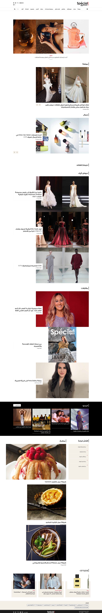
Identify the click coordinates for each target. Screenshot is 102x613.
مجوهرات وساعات (49, 9)
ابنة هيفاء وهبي (31, 605)
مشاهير (63, 9)
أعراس (37, 9)
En (14, 4)
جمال (74, 9)
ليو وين (53, 605)
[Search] (15, 9)
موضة (79, 9)
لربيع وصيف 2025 (39, 605)
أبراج (22, 9)
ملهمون (32, 9)
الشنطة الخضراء (59, 605)
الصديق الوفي (79, 605)
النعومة (65, 605)
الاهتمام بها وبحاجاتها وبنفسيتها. (81, 607)
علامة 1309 (86, 605)
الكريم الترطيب (47, 605)
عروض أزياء (69, 9)
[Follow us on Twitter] (15, 3)
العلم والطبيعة (72, 605)
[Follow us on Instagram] (19, 3)
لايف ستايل (57, 9)
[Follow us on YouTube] (20, 3)
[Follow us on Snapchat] (13, 3)
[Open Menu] (87, 9)
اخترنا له (27, 9)
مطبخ (41, 9)
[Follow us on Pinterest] (22, 3)
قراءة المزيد (17, 405)
